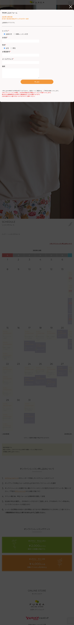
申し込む (37, 82)
